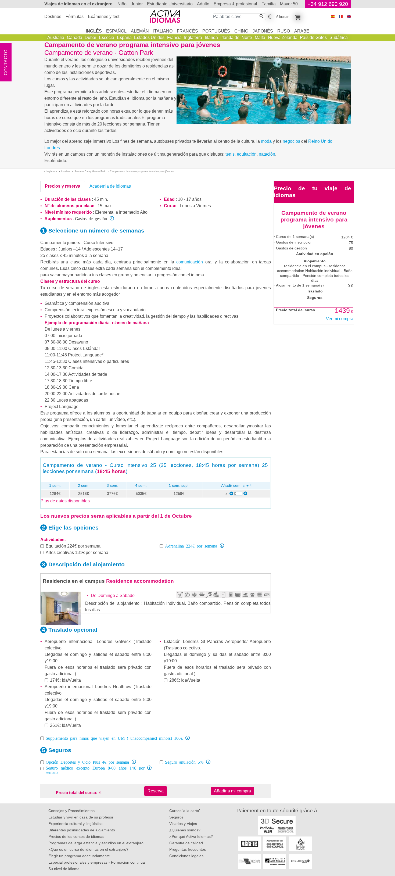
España (124, 37)
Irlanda (211, 37)
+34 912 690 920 (327, 4)
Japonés (263, 31)
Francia (174, 37)
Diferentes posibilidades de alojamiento (81, 830)
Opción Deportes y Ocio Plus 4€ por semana (87, 762)
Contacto (5, 62)
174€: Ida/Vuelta (65, 680)
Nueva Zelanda (282, 37)
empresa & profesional (235, 4)
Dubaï (90, 37)
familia (268, 4)
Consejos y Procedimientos (71, 811)
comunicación (189, 262)
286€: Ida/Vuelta (184, 680)
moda (266, 141)
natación (267, 154)
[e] (349, 16)
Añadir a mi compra (232, 791)
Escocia (106, 37)
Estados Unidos (149, 37)
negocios (291, 141)
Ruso (283, 31)
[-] (231, 493)
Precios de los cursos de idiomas (76, 836)
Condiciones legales (186, 856)
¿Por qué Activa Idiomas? (191, 836)
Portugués (216, 31)
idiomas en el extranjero (78, 4)
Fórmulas (75, 16)
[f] (341, 16)
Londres (52, 147)
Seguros (176, 817)
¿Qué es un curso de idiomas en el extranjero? (88, 849)
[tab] (62, 186)
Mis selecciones (297, 17)
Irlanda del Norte (236, 37)
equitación (247, 154)
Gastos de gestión (91, 218)
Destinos (52, 16)
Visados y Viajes (183, 823)
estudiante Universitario (170, 4)
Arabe (301, 31)
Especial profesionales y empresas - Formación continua (96, 862)
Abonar (282, 16)
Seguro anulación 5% (184, 762)
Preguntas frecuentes (187, 849)
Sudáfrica (338, 37)
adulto (203, 4)
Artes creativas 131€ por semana (77, 552)
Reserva (156, 791)
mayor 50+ (290, 4)
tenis (230, 154)
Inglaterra (193, 37)
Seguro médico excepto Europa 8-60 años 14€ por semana (95, 770)
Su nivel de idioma (64, 869)
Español (116, 31)
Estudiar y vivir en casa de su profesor (80, 817)
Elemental (104, 212)
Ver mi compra (339, 318)
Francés (187, 31)
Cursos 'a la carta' (184, 811)
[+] (245, 493)
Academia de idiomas (110, 186)
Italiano (163, 31)
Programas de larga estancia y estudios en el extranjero (95, 843)
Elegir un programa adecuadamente (79, 856)
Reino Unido (320, 141)
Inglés (94, 31)
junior (137, 4)
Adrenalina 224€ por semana (191, 546)
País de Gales (313, 37)
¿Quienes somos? (184, 830)
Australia (55, 37)
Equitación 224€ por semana (73, 546)
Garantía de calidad (186, 843)
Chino (241, 31)
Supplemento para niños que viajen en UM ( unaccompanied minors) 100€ (114, 738)
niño (122, 4)
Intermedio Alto (133, 212)
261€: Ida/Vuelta (65, 725)
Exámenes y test (103, 16)
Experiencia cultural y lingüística (75, 823)
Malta (260, 37)
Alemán (140, 31)
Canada (74, 37)
